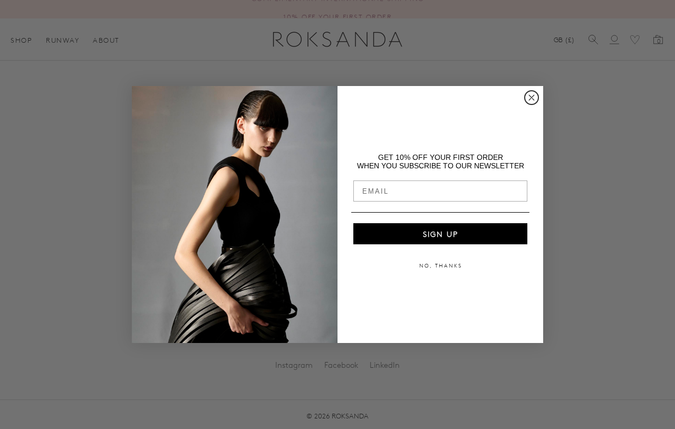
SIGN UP (440, 234)
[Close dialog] (531, 97)
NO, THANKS (440, 265)
